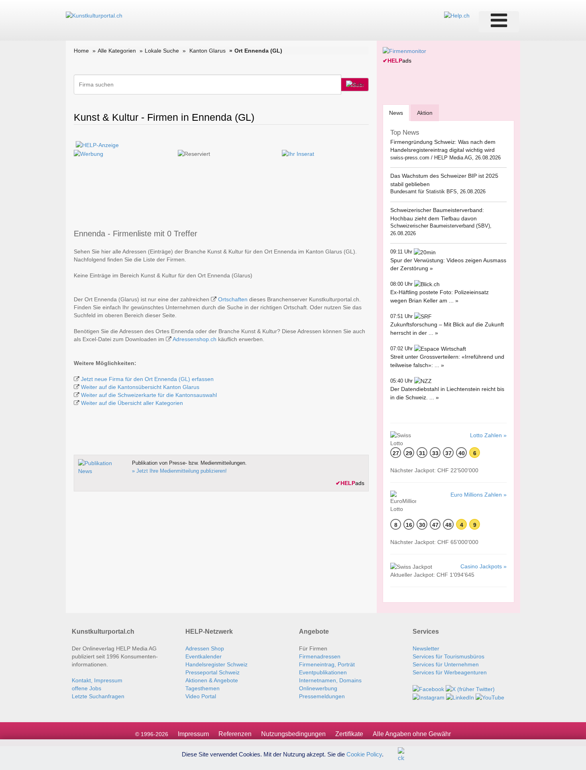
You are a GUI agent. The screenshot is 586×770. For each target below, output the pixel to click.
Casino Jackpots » (483, 566)
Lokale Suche (162, 50)
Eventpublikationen (323, 672)
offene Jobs (86, 688)
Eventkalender (203, 656)
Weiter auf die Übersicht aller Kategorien (132, 403)
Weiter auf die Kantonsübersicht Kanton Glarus (140, 387)
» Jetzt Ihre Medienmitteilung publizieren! (179, 471)
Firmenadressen (319, 656)
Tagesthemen (202, 688)
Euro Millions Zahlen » (478, 494)
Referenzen (235, 734)
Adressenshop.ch (194, 339)
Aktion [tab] (425, 113)
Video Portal (200, 696)
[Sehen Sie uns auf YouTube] (490, 697)
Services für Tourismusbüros (448, 656)
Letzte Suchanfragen (98, 696)
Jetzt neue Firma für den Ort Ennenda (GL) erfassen (147, 379)
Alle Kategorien (117, 50)
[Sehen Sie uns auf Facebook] (428, 688)
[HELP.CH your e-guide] (457, 15)
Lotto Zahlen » (488, 435)
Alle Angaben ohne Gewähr (412, 734)
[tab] (396, 112)
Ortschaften (233, 299)
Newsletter (426, 648)
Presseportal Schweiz (212, 672)
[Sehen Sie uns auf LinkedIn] (460, 697)
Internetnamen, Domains (330, 680)
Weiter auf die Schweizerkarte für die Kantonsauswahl (149, 395)
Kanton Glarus (207, 50)
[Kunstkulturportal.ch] (94, 15)
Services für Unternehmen (446, 664)
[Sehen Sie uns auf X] (470, 688)
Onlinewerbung (318, 688)
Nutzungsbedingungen (293, 734)
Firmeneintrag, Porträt (327, 664)
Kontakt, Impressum (97, 680)
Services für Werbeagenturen (450, 672)
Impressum (193, 734)
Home (81, 50)
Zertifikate (349, 734)
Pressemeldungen (322, 696)
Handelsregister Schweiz (216, 664)
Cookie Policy (364, 753)
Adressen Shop (204, 648)
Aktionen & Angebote (211, 680)
